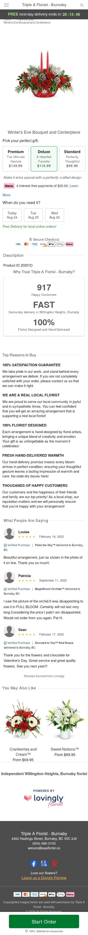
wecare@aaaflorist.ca (44, 848)
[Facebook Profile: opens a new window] (34, 863)
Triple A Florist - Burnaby (44, 5)
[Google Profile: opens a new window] (44, 863)
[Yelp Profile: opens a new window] (54, 863)
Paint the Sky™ (45, 545)
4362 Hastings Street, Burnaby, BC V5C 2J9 (44, 838)
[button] (78, 924)
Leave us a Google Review (44, 877)
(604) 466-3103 (44, 843)
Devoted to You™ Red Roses (54, 643)
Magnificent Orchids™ (50, 589)
